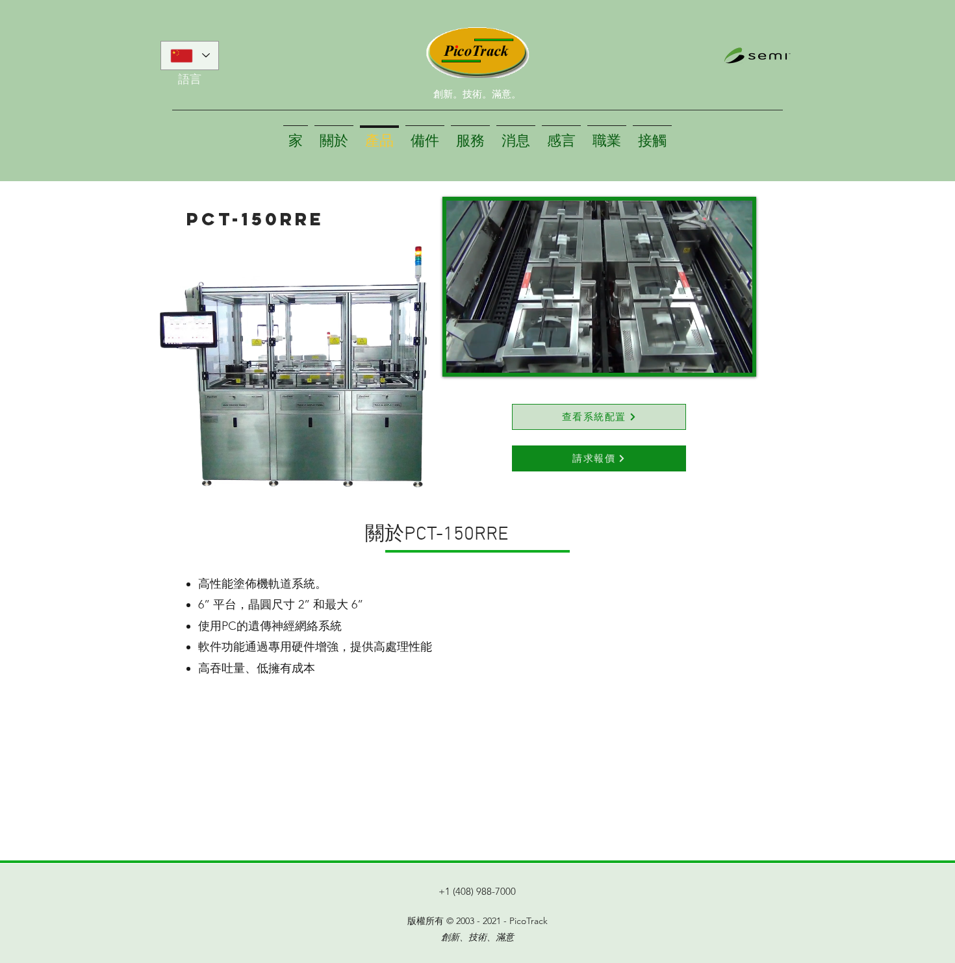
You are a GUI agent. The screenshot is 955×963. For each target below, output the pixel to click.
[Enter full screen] (734, 355)
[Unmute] (485, 355)
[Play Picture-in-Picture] (712, 355)
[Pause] (463, 355)
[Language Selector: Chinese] (189, 55)
